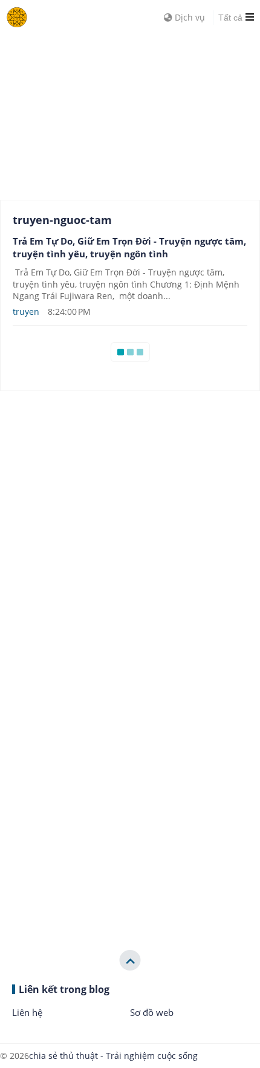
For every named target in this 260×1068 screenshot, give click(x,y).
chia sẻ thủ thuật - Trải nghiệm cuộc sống (113, 1055)
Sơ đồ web (152, 1012)
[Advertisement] (90, 109)
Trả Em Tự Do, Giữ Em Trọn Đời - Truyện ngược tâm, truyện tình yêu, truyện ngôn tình (129, 247)
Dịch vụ (188, 17)
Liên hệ (27, 1012)
